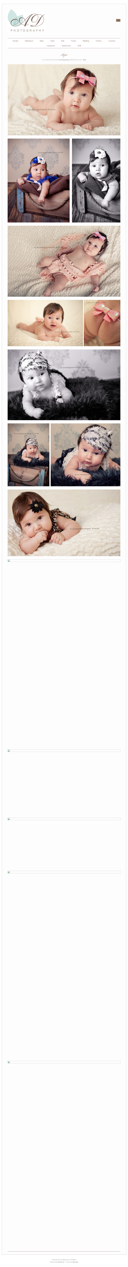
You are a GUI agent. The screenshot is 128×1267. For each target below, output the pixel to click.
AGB (79, 45)
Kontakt (15, 41)
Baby (42, 41)
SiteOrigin (75, 1262)
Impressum (51, 45)
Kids (62, 41)
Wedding (86, 41)
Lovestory (111, 41)
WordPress (61, 1262)
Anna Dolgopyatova (64, 60)
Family (73, 41)
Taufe (52, 41)
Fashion (99, 41)
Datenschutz (66, 45)
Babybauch (29, 41)
